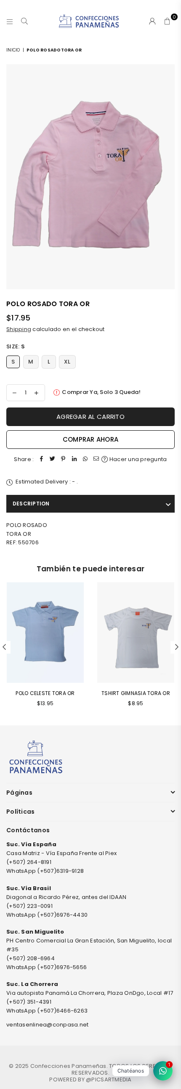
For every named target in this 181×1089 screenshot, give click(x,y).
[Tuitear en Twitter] (52, 459)
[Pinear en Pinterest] (63, 459)
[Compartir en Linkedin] (74, 459)
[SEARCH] (24, 21)
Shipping (18, 329)
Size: (15, 346)
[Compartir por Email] (95, 459)
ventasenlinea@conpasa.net (47, 1025)
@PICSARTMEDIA (108, 1079)
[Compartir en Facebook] (41, 459)
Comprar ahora (90, 439)
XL (67, 362)
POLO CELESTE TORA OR (45, 693)
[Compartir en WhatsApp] (85, 459)
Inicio (13, 50)
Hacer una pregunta (137, 459)
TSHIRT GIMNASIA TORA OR (135, 693)
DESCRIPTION (31, 503)
